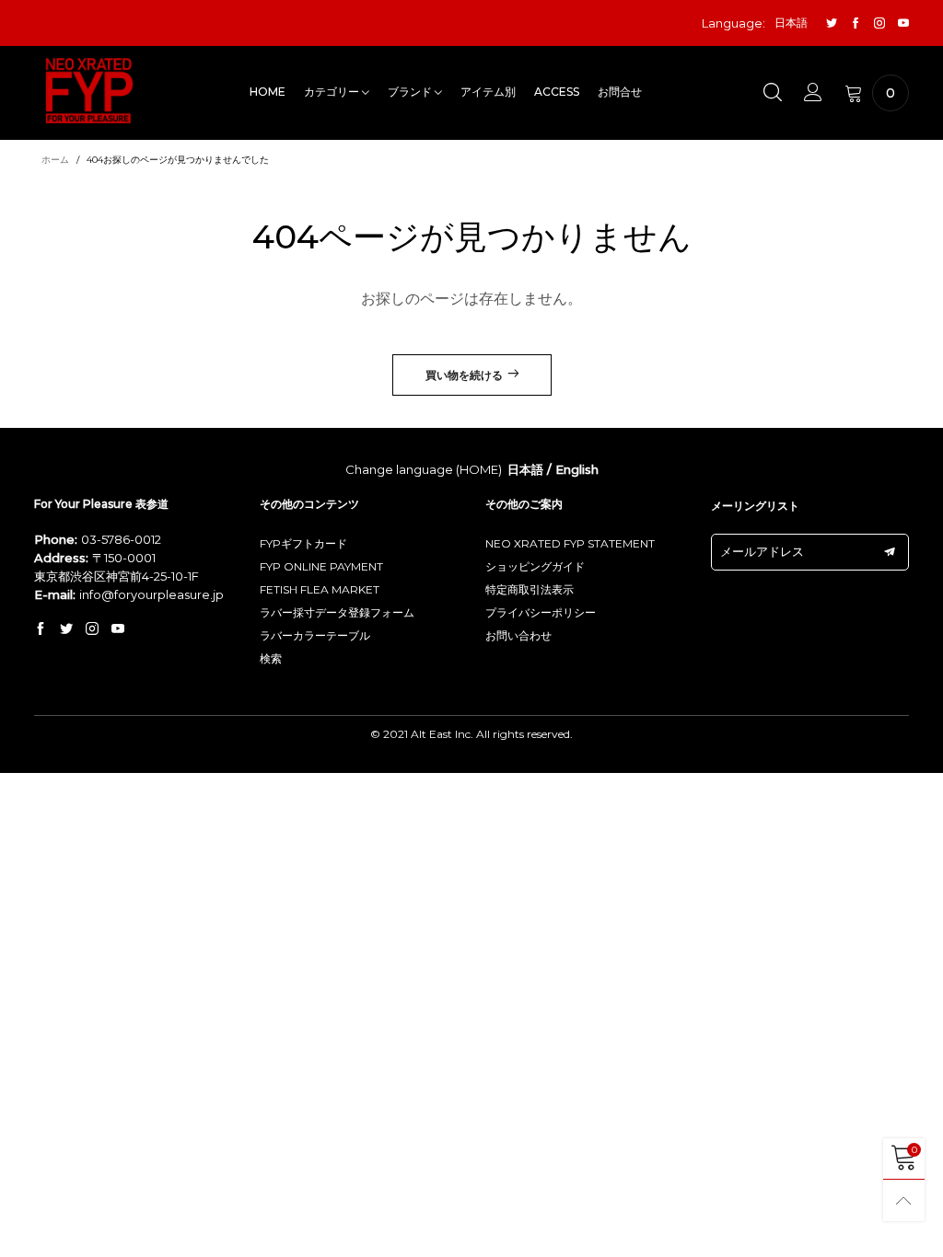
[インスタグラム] (879, 23)
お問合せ (620, 91)
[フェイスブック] (855, 23)
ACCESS (556, 91)
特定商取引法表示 (529, 589)
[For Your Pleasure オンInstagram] (92, 629)
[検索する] (772, 93)
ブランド (411, 91)
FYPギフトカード (303, 543)
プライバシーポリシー (540, 612)
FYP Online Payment (321, 566)
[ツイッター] (832, 23)
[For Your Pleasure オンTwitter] (66, 629)
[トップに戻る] (904, 1200)
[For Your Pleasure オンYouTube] (118, 629)
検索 (271, 658)
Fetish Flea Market (319, 589)
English (577, 469)
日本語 (525, 469)
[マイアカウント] (813, 93)
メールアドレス (762, 551)
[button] (889, 552)
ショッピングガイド (535, 566)
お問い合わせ (518, 635)
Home (267, 91)
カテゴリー (333, 91)
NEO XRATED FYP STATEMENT (570, 543)
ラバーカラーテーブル (315, 635)
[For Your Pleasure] (89, 91)
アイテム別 (488, 91)
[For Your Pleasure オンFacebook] (40, 629)
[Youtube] (903, 23)
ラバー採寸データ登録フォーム (337, 612)
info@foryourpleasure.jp (151, 594)
